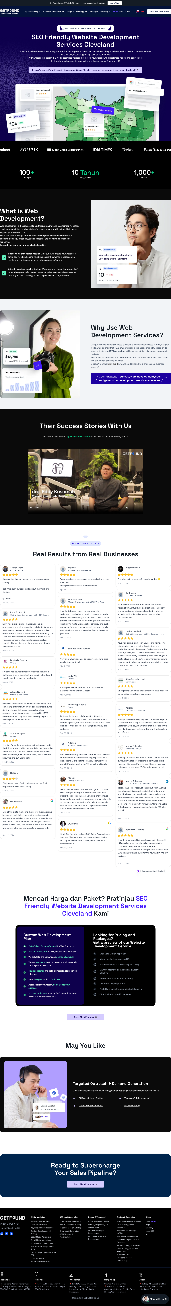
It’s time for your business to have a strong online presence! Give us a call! (85, 61)
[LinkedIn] (6, 1233)
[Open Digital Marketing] (39, 11)
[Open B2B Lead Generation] (63, 11)
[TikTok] (11, 1233)
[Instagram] (1, 1233)
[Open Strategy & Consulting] (109, 11)
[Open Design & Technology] (86, 11)
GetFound (113, 364)
